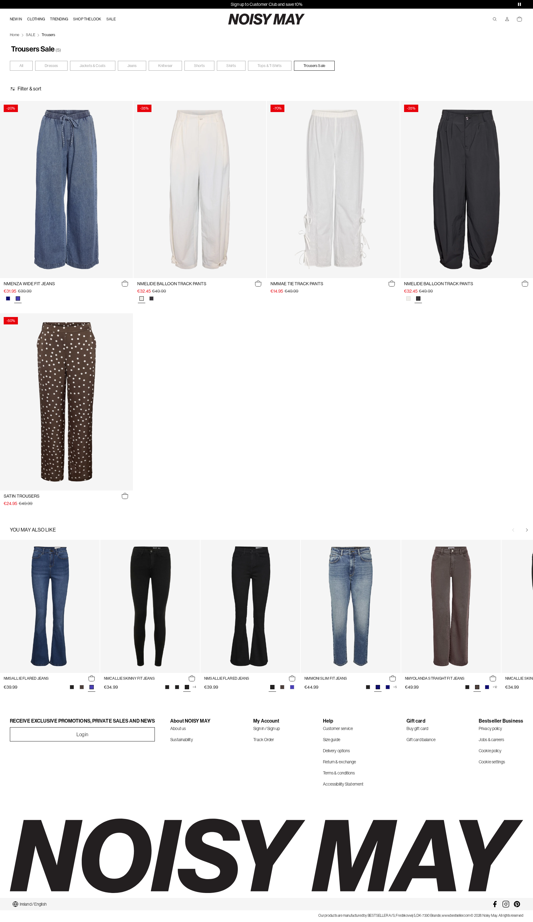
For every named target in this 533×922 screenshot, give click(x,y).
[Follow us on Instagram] (506, 904)
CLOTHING (36, 19)
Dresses (51, 66)
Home (14, 35)
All (21, 66)
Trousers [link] (48, 35)
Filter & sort (29, 89)
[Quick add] (125, 283)
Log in (82, 734)
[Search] (494, 19)
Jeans (132, 66)
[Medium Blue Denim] (292, 687)
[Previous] (513, 530)
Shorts (199, 66)
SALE (111, 19)
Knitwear (165, 66)
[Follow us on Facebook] (494, 904)
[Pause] (519, 4)
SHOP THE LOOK (87, 19)
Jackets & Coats (93, 66)
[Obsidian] (151, 298)
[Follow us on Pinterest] (517, 904)
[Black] (72, 687)
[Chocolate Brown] (81, 687)
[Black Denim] (368, 687)
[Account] (507, 19)
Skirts (231, 66)
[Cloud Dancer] (408, 298)
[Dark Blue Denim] (8, 298)
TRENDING (59, 19)
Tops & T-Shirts (270, 66)
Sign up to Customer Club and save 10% (267, 4)
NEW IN (16, 19)
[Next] (527, 530)
